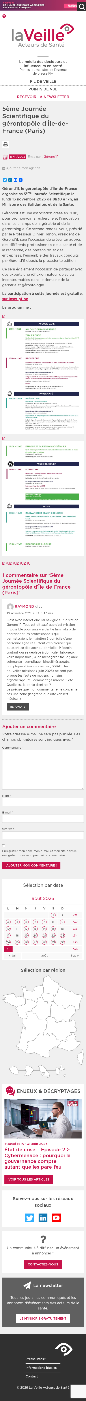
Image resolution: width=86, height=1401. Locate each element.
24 (8, 942)
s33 (75, 928)
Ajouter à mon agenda (23, 168)
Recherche (81, 6)
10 (8, 928)
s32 (75, 922)
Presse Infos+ (36, 1359)
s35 (75, 942)
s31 (74, 915)
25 (17, 942)
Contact (32, 1376)
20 (35, 935)
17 (8, 935)
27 (35, 942)
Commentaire (13, 747)
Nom (6, 795)
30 (62, 942)
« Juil (12, 955)
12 (26, 928)
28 (44, 942)
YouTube (56, 1218)
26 (26, 942)
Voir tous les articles (28, 1179)
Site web (8, 829)
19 (26, 935)
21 (44, 935)
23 (62, 935)
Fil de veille (43, 81)
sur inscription (15, 299)
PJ (7, 563)
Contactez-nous (43, 1264)
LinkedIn (43, 1218)
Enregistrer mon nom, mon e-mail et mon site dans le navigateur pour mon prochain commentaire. (39, 853)
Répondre (17, 706)
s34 (75, 935)
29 (53, 942)
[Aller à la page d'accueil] (43, 35)
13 (35, 928)
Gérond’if (51, 156)
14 (44, 928)
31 (8, 949)
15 (53, 928)
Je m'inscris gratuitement (43, 1318)
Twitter (29, 1218)
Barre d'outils (4, 16)
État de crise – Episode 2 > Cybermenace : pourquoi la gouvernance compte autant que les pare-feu (37, 1158)
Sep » (75, 955)
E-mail (7, 812)
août (44, 955)
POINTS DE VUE (43, 89)
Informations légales (41, 1368)
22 (53, 935)
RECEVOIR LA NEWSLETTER (43, 97)
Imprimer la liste (5, 144)
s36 (75, 949)
